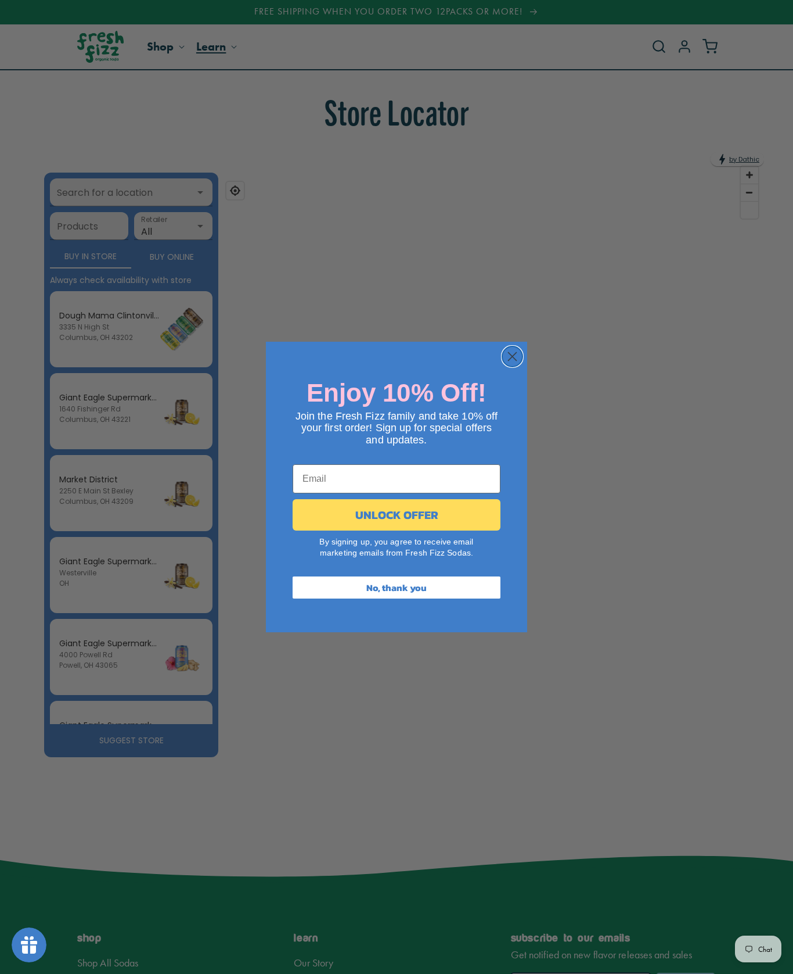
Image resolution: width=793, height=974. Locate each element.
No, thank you (396, 588)
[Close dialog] (512, 356)
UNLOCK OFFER (396, 515)
